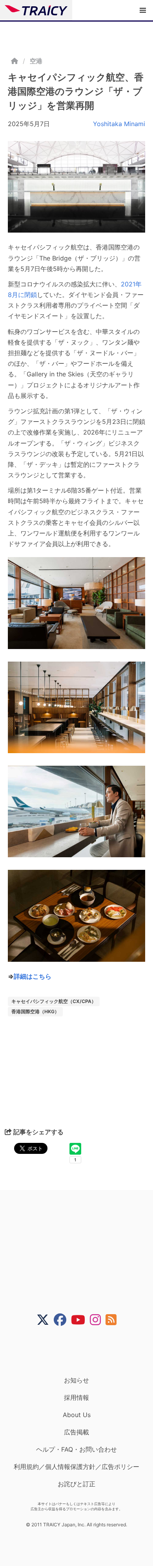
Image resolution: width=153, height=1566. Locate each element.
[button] (143, 10)
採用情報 (76, 1397)
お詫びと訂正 (76, 1484)
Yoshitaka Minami (119, 124)
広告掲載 (76, 1432)
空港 (36, 61)
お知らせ (76, 1380)
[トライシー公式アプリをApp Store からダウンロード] (81, 1351)
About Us (77, 1415)
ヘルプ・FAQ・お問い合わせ (76, 1449)
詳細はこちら (32, 976)
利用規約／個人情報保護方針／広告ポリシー (76, 1467)
